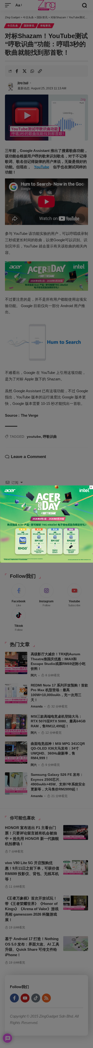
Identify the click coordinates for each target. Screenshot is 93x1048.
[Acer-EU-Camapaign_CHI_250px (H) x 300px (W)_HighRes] (46, 523)
